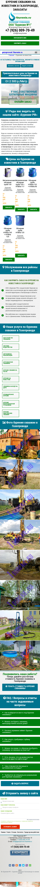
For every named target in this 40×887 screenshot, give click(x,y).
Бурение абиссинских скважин (7, 413)
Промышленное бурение (8, 395)
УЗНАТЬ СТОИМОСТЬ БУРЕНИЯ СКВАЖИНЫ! (21, 687)
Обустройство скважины (8, 338)
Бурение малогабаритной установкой (9, 404)
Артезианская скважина (8, 362)
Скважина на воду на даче (10, 387)
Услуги (9, 832)
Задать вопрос (27, 66)
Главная (3, 832)
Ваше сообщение (6, 811)
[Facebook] (13, 865)
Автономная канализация (7, 354)
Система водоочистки (7, 346)
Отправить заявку (10, 827)
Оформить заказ (20, 43)
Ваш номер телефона (8, 805)
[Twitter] (23, 865)
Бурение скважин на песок (10, 370)
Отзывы (13, 832)
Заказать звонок (13, 66)
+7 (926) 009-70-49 (20, 30)
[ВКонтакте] (10, 865)
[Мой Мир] (20, 865)
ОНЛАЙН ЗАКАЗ (23, 101)
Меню (36, 51)
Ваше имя (4, 799)
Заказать (8, 207)
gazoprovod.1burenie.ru (12, 52)
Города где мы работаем (31, 832)
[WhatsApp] (30, 865)
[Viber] (27, 865)
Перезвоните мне (20, 38)
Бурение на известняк (7, 379)
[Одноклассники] (17, 865)
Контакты (20, 832)
